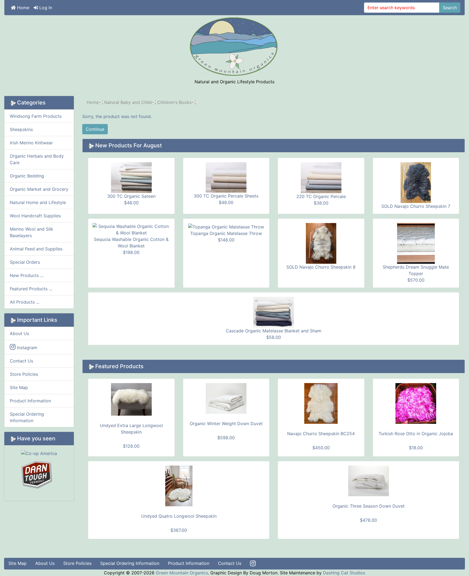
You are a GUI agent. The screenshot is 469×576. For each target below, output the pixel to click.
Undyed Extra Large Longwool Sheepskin (131, 429)
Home (22, 7)
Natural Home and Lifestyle (38, 202)
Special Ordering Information (27, 417)
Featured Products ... (31, 288)
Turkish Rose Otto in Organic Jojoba (416, 433)
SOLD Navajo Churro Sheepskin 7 (415, 206)
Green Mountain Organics (182, 572)
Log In (45, 7)
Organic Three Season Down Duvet (368, 506)
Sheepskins (21, 129)
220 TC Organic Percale (321, 196)
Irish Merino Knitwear (31, 142)
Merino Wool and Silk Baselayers (31, 232)
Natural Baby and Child (128, 102)
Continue (95, 129)
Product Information (30, 400)
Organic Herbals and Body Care (37, 159)
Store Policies (24, 374)
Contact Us (21, 361)
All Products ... (24, 302)
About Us (19, 333)
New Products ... (26, 275)
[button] (452, 560)
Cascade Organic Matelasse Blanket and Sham (273, 330)
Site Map (19, 387)
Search (450, 7)
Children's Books (174, 102)
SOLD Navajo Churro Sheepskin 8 (321, 267)
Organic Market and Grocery (39, 189)
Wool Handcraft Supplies (35, 215)
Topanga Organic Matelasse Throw (226, 233)
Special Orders (25, 262)
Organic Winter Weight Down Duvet (226, 423)
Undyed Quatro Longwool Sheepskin (179, 516)
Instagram (26, 347)
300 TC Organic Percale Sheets (226, 196)
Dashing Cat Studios (344, 572)
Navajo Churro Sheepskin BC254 (321, 433)
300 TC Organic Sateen (131, 196)
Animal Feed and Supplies (36, 249)
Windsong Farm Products (36, 116)
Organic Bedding (27, 176)
